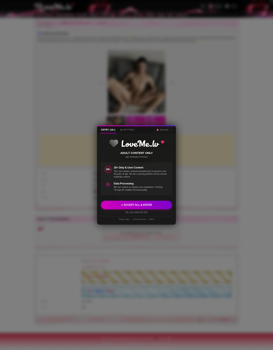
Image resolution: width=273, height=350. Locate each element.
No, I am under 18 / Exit (137, 212)
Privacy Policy (124, 219)
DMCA (151, 219)
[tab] (108, 130)
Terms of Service (139, 219)
